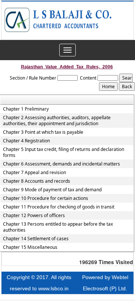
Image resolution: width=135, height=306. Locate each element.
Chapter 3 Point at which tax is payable (43, 132)
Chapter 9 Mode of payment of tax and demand (52, 190)
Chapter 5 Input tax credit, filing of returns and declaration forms (63, 152)
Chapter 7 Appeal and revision (34, 173)
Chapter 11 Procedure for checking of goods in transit (58, 207)
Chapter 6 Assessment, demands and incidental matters (61, 164)
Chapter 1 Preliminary (26, 109)
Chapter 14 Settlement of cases (36, 239)
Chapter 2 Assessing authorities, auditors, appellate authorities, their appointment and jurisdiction (57, 121)
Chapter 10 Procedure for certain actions (45, 198)
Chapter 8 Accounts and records (36, 181)
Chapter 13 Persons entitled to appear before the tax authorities (58, 227)
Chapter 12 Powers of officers (34, 216)
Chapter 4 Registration (26, 141)
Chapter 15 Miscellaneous (30, 247)
